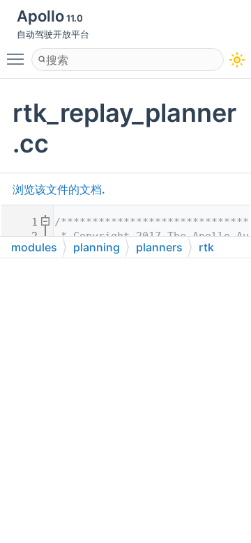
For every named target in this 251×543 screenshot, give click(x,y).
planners (159, 247)
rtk (206, 247)
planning (96, 247)
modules (34, 247)
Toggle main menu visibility (18, 58)
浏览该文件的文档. (59, 189)
